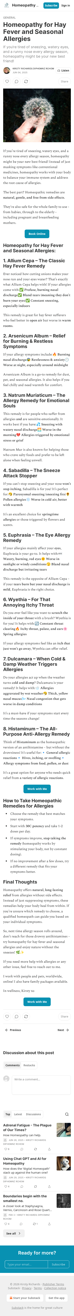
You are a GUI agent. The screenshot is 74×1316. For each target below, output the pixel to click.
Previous (15, 1030)
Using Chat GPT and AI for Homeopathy (24, 1161)
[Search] (67, 1114)
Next (61, 1030)
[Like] (7, 81)
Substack (17, 1308)
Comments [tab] (13, 1065)
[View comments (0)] (17, 81)
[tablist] (20, 1065)
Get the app (57, 1298)
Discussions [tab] (33, 1114)
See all (11, 1233)
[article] (37, 1137)
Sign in (65, 5)
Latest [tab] (18, 1114)
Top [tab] (8, 1114)
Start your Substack (26, 1298)
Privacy (26, 1288)
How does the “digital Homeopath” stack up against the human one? (26, 1170)
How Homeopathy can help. (22, 1135)
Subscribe (51, 5)
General (9, 17)
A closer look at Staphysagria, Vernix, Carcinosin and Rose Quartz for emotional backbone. (27, 1208)
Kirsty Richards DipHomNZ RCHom (33, 68)
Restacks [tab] (29, 1065)
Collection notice (55, 1288)
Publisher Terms (53, 1284)
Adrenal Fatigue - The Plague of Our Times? (27, 1127)
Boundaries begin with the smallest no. (25, 1198)
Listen (65, 70)
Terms (38, 1288)
